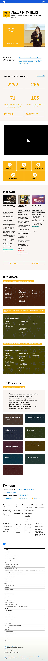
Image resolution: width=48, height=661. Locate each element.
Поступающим (38, 168)
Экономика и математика (31, 431)
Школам (34, 178)
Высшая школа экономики (11, 1)
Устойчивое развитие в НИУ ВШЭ (11, 556)
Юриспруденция (32, 458)
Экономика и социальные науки (11, 446)
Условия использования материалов (27, 656)
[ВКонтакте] (4, 544)
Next (43, 49)
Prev (3, 49)
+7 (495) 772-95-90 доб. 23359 (26, 489)
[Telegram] (5, 544)
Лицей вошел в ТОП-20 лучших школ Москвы (30, 58)
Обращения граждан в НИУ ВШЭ (11, 564)
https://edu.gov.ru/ (8, 648)
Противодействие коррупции (10, 568)
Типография (6, 635)
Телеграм (36, 498)
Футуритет (9, 288)
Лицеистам (9, 168)
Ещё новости (13, 263)
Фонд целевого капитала (9, 566)
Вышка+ (6, 591)
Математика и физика (13, 350)
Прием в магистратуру (9, 593)
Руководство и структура (9, 553)
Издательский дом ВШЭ (9, 631)
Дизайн (7, 458)
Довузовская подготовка (9, 585)
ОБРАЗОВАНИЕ (8, 581)
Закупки (6, 562)
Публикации (6, 642)
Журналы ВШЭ (7, 640)
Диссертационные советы (9, 616)
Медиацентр (7, 637)
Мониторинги (7, 614)
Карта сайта (15, 657)
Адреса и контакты (16, 656)
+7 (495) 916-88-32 (22, 495)
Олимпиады (6, 587)
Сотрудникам (24, 168)
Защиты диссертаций (8, 619)
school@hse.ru (9, 498)
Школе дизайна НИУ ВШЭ (25, 658)
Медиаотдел (35, 263)
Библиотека (6, 629)
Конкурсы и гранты (8, 623)
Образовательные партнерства (10, 604)
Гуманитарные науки (33, 445)
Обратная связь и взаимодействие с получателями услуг (16, 606)
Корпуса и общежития (9, 560)
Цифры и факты (7, 551)
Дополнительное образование (10, 598)
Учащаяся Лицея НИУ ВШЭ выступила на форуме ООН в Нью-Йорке (24, 208)
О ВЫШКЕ (6, 549)
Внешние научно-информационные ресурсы (13, 625)
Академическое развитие (9, 621)
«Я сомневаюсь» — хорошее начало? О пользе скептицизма (9, 207)
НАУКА (6, 608)
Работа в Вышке (7, 579)
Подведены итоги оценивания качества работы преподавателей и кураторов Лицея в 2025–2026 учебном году (30, 61)
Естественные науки (12, 318)
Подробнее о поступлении (9, 114)
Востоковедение (10, 469)
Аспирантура (7, 595)
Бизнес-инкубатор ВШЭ (9, 602)
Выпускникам (13, 178)
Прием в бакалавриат (8, 589)
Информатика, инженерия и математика (10, 432)
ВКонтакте (23, 498)
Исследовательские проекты (10, 612)
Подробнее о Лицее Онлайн (32, 114)
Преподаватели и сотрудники (10, 558)
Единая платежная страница (10, 577)
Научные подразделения (9, 610)
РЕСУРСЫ (6, 627)
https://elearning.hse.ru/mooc (10, 651)
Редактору (43, 659)
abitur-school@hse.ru (10, 492)
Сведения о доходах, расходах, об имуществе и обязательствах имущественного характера (23, 570)
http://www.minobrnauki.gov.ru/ (10, 646)
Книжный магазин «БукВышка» (10, 633)
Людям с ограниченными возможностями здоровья (14, 574)
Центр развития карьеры (9, 600)
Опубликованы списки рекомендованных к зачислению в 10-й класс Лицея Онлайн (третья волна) (38, 209)
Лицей (5, 583)
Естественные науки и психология (12, 418)
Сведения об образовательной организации (13, 572)
